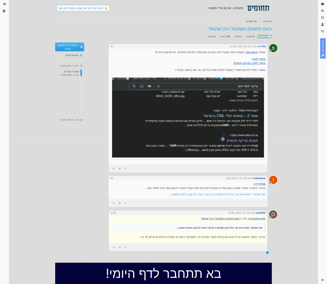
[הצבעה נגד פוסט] (114, 168)
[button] (323, 280)
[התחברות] (4, 4)
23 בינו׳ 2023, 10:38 (239, 212)
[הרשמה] (4, 11)
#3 (112, 212)
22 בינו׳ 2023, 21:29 (240, 46)
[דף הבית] (323, 4)
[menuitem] (4, 4)
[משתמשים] (323, 24)
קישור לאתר (259, 59)
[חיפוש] (323, 31)
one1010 (260, 212)
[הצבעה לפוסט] (126, 168)
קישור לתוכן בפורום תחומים (249, 63)
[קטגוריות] (323, 11)
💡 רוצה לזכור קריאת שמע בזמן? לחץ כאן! (83, 8)
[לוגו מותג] (258, 8)
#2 (112, 178)
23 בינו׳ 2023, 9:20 (236, 178)
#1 (112, 46)
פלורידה (262, 46)
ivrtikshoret (259, 178)
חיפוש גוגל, (251, 52)
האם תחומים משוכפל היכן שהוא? (220, 218)
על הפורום (263, 36)
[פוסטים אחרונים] (323, 17)
